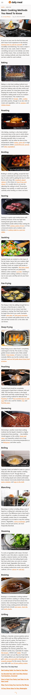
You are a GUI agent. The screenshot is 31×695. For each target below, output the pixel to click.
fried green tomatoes (21, 315)
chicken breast (5, 105)
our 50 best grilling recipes (19, 663)
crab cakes (9, 315)
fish (23, 401)
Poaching (4, 399)
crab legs (21, 569)
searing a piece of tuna (17, 226)
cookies (25, 99)
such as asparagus (19, 522)
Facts (2, 7)
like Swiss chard (24, 267)
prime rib (21, 143)
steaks (19, 653)
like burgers (5, 653)
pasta (3, 482)
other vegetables (9, 147)
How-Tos (8, 7)
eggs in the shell (19, 482)
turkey (16, 143)
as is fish (19, 272)
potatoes (23, 103)
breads (16, 99)
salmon (14, 569)
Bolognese (6, 442)
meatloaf (18, 180)
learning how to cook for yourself (11, 45)
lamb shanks (8, 609)
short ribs (25, 607)
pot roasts (18, 607)
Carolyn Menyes (7, 16)
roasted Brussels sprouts (21, 145)
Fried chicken (10, 355)
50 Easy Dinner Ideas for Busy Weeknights (14, 688)
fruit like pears (5, 403)
